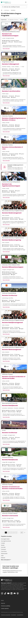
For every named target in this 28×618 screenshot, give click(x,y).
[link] (13, 10)
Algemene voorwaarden (5, 614)
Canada (3, 543)
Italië (2, 555)
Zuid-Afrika (4, 551)
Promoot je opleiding (5, 605)
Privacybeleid (13, 614)
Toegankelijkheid (20, 614)
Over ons (3, 603)
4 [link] (13, 532)
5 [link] (16, 532)
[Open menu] (26, 2)
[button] (13, 20)
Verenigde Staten (5, 539)
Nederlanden (4, 553)
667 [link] (22, 532)
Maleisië (3, 557)
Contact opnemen (5, 608)
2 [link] (8, 532)
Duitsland (3, 549)
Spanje (2, 545)
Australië (3, 547)
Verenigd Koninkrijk (6, 541)
